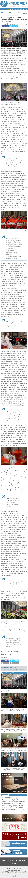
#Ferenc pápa (5, 667)
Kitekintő (4, 24)
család (5, 799)
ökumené (5, 798)
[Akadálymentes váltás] (8, 9)
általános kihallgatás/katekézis (16, 801)
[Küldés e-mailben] (5, 664)
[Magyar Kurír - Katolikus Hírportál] (13, 7)
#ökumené (22, 669)
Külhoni (22, 860)
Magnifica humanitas (8, 809)
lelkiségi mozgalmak (14, 798)
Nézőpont (22, 862)
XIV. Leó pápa (8, 807)
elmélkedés (19, 803)
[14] (14, 46)
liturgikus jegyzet (19, 807)
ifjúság (10, 811)
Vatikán (16, 809)
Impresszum (4, 875)
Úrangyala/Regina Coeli (8, 803)
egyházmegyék (7, 805)
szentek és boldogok (18, 811)
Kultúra (14, 863)
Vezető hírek (6, 691)
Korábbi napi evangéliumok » (20, 791)
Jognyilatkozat (17, 875)
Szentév (15, 805)
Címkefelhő (5, 795)
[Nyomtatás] (14, 664)
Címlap (4, 860)
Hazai (9, 860)
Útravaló (10, 800)
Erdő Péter (21, 805)
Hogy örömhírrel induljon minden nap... (10, 777)
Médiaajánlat (10, 875)
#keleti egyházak (6, 669)
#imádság (13, 667)
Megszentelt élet (13, 862)
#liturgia (15, 669)
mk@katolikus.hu (17, 872)
